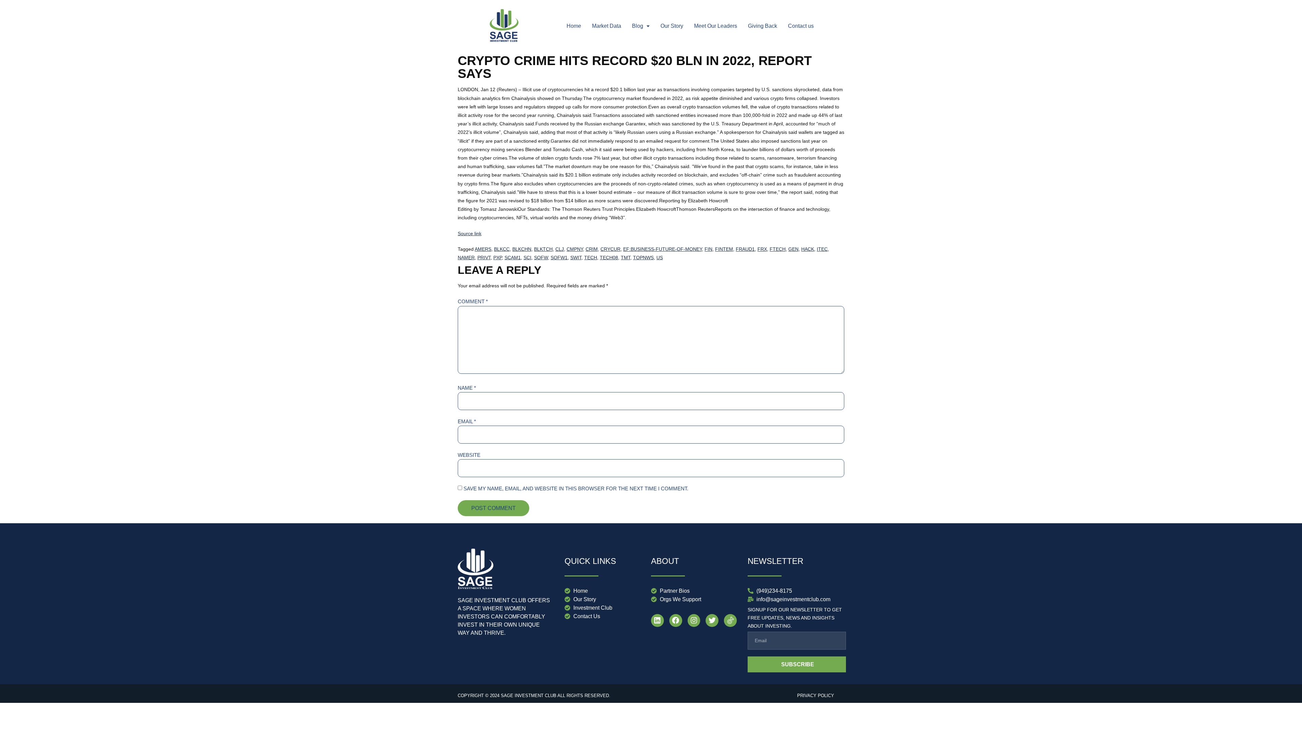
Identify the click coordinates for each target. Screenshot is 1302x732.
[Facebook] (675, 620)
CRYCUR (610, 249)
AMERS (483, 249)
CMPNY (575, 249)
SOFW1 (559, 257)
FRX (762, 249)
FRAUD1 (745, 249)
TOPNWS (643, 257)
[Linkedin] (657, 620)
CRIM (592, 249)
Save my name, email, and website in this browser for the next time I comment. (575, 488)
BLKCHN (521, 249)
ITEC (822, 249)
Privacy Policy (815, 695)
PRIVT (484, 257)
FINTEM (724, 249)
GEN (793, 249)
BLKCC (502, 249)
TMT (625, 257)
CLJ (559, 249)
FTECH (778, 249)
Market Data (606, 26)
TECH (590, 257)
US (659, 257)
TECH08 (609, 257)
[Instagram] (694, 620)
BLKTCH (543, 249)
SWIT (575, 257)
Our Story (671, 26)
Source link (469, 233)
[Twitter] (712, 620)
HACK (807, 249)
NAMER (466, 257)
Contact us (801, 26)
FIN (708, 249)
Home (574, 26)
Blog (637, 26)
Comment (473, 301)
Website (469, 455)
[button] (641, 26)
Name (467, 388)
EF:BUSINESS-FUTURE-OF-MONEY (662, 249)
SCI (527, 257)
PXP (497, 257)
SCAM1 (513, 257)
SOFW (541, 257)
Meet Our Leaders (715, 26)
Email (467, 421)
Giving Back (762, 26)
